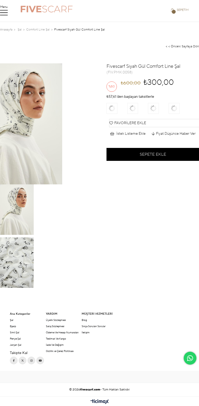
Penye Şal (15, 338)
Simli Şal (14, 332)
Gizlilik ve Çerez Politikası (60, 351)
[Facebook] (14, 360)
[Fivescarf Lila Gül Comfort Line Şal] (158, 108)
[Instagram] (31, 360)
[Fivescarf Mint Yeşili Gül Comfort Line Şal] (137, 108)
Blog (84, 320)
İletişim (86, 332)
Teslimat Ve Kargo (56, 338)
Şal (11, 320)
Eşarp (13, 326)
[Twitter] (22, 360)
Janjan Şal (15, 345)
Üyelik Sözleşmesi (56, 320)
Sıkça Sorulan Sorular (93, 326)
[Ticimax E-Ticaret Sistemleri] (99, 402)
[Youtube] (40, 360)
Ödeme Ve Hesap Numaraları (62, 332)
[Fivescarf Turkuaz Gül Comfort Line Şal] (179, 108)
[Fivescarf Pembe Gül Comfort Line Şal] (116, 108)
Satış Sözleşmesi (55, 326)
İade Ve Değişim (55, 345)
